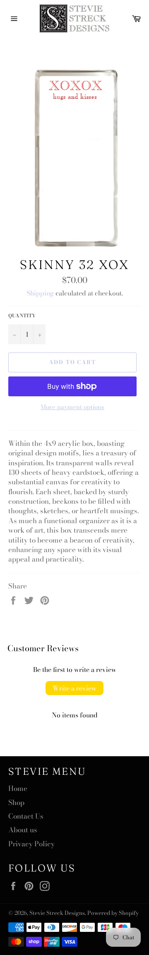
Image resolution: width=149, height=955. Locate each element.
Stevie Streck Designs (57, 913)
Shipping (40, 293)
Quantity (22, 315)
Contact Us (25, 816)
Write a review (74, 688)
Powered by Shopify (113, 913)
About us (22, 829)
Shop (16, 802)
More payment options (72, 407)
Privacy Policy (31, 843)
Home (17, 788)
